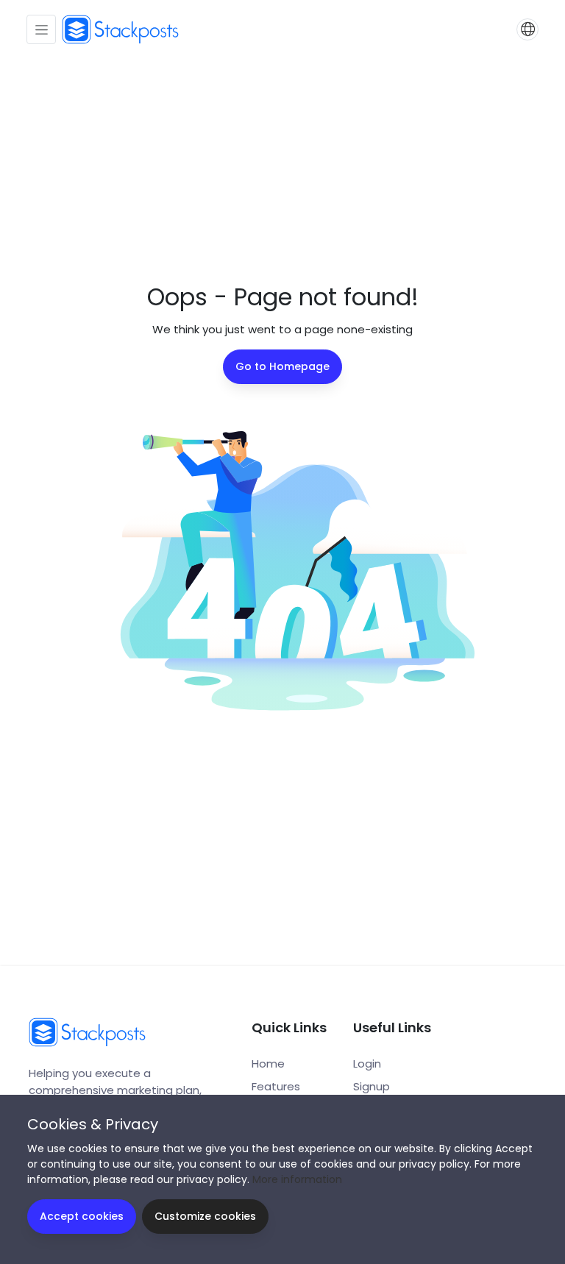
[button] (527, 29)
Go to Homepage (282, 366)
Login (367, 1063)
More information (297, 1179)
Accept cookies (82, 1216)
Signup (371, 1086)
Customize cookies (205, 1216)
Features (276, 1086)
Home (268, 1063)
